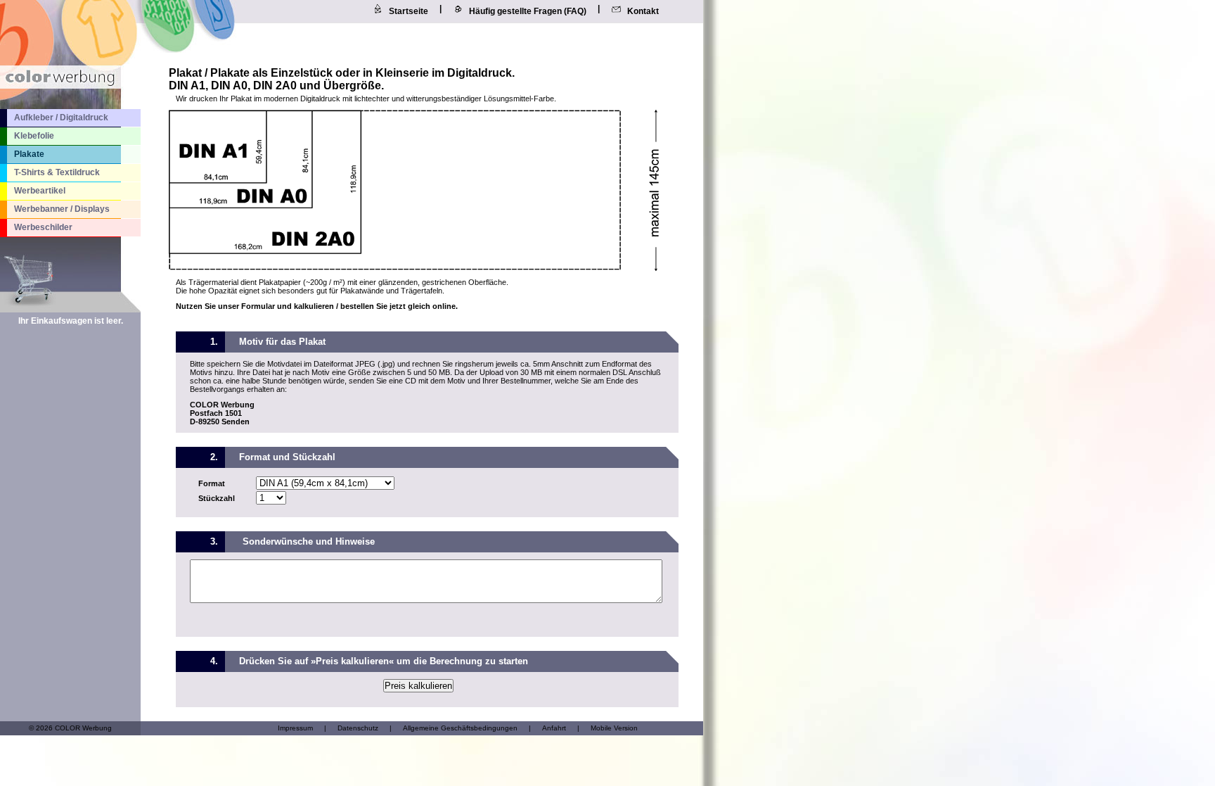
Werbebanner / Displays (62, 209)
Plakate (29, 154)
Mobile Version (614, 728)
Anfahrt (554, 728)
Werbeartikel (39, 191)
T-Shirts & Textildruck (57, 172)
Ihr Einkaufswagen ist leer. (70, 321)
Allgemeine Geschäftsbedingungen (460, 728)
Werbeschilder (43, 227)
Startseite (408, 11)
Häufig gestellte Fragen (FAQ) (527, 11)
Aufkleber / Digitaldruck (61, 117)
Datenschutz (358, 728)
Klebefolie (34, 136)
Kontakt (643, 11)
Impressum (295, 728)
